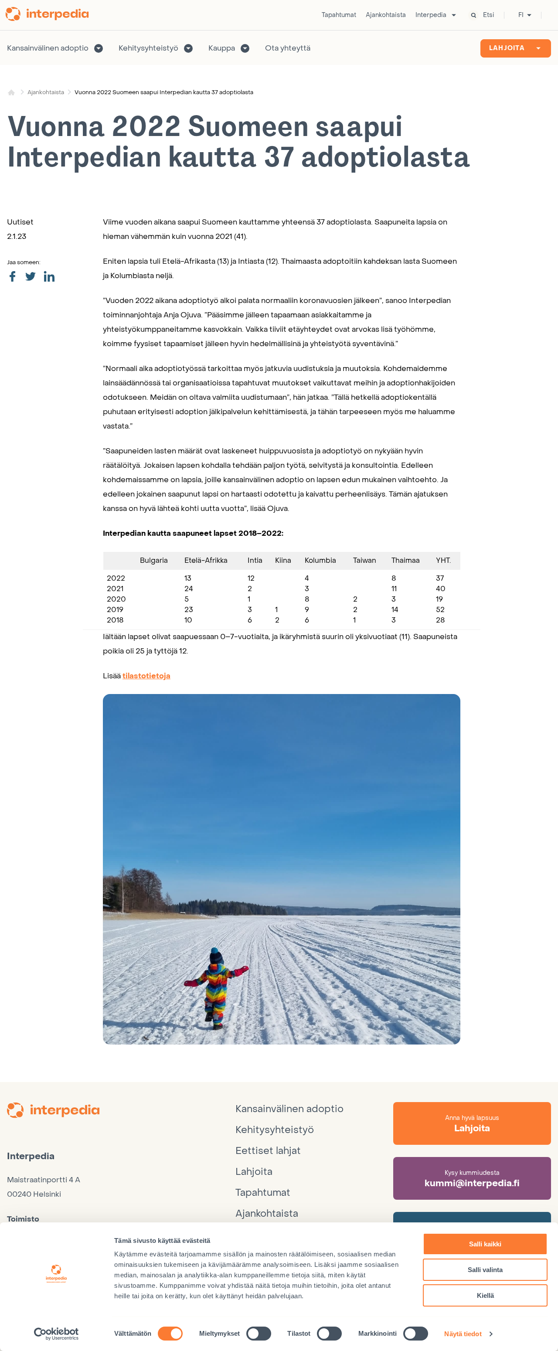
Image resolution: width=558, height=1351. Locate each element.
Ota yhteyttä (287, 48)
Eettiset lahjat (268, 1151)
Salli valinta (485, 1269)
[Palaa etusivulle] (50, 15)
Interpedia (430, 15)
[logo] (121, 1111)
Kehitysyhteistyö (148, 48)
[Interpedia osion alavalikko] (454, 15)
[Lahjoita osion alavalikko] (538, 48)
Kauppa (221, 48)
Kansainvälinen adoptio (47, 48)
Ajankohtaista (386, 15)
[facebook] (12, 277)
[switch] (258, 1334)
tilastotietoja (146, 676)
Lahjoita (507, 48)
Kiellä (485, 1295)
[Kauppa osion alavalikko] (245, 48)
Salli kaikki (485, 1244)
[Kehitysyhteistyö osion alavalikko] (188, 48)
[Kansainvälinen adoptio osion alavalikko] (98, 48)
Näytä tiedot (462, 1333)
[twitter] (30, 277)
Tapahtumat (339, 15)
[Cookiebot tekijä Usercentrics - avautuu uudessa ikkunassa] (56, 1334)
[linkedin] (49, 277)
